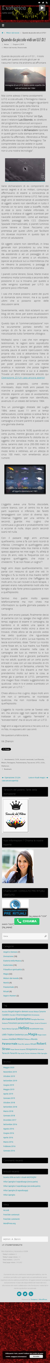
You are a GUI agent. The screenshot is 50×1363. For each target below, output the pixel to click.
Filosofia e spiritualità (12, 969)
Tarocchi (6, 1053)
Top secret (31, 763)
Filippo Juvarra (34, 1023)
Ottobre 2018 (9, 1103)
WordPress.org (9, 1223)
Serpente (23, 1049)
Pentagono (11, 763)
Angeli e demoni (21, 1011)
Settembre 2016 (10, 1124)
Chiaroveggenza (23, 1015)
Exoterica (14, 8)
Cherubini (12, 1015)
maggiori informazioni (19, 1356)
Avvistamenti (9, 759)
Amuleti (5, 1012)
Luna (26, 1035)
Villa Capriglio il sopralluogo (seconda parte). (22, 1186)
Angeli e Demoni (10, 952)
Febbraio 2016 (9, 1146)
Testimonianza (21, 763)
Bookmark (7, 769)
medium (13, 1039)
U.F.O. (38, 763)
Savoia (17, 1049)
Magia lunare (42, 1035)
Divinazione (8, 956)
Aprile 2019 (8, 1094)
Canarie (42, 1011)
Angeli (11, 1011)
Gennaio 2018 (9, 1116)
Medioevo (5, 1039)
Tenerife (13, 1053)
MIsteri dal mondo (12, 33)
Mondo (34, 1039)
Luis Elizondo (39, 759)
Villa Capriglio (42, 1053)
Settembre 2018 (10, 1107)
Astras (6, 44)
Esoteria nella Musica (12, 961)
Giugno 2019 (8, 1085)
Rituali (6, 991)
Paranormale (22, 48)
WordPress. (43, 1299)
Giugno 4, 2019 (18, 44)
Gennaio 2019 (9, 1098)
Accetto (36, 1356)
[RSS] (47, 2)
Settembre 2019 (10, 1081)
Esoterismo (8, 965)
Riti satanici (26, 1044)
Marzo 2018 (8, 1111)
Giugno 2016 (8, 1133)
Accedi (6, 1210)
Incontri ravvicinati (27, 759)
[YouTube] (39, 2)
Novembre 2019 (10, 1072)
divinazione (8, 1019)
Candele (5, 1015)
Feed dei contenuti (11, 1215)
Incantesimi (34, 1029)
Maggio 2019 (8, 1089)
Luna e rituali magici (37, 777)
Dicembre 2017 (9, 1120)
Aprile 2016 (8, 1137)
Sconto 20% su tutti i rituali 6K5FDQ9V (19, 1177)
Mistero (28, 1039)
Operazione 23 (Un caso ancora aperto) (23, 377)
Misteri (3, 763)
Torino (27, 1053)
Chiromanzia (35, 1015)
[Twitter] (43, 2)
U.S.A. (43, 763)
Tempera (34, 1299)
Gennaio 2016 (9, 1151)
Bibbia (36, 1012)
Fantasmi (5, 1023)
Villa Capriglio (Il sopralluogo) (15, 1190)
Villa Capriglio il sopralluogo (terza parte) (20, 1182)
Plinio (19, 1044)
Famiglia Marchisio (37, 1019)
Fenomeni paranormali (18, 1023)
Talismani (41, 1049)
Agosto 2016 (8, 1129)
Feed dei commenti (11, 1219)
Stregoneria (31, 1049)
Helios (23, 1028)
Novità (6, 983)
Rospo (12, 1049)
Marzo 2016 (8, 1142)
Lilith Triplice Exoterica (12, 1034)
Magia (5, 974)
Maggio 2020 (8, 1067)
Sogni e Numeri (9, 996)
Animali (31, 1012)
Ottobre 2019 (9, 1076)
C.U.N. (17, 759)
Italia (41, 1029)
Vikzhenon (5, 766)
